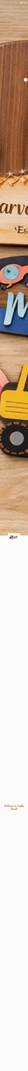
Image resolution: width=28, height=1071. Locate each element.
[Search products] (26, 80)
